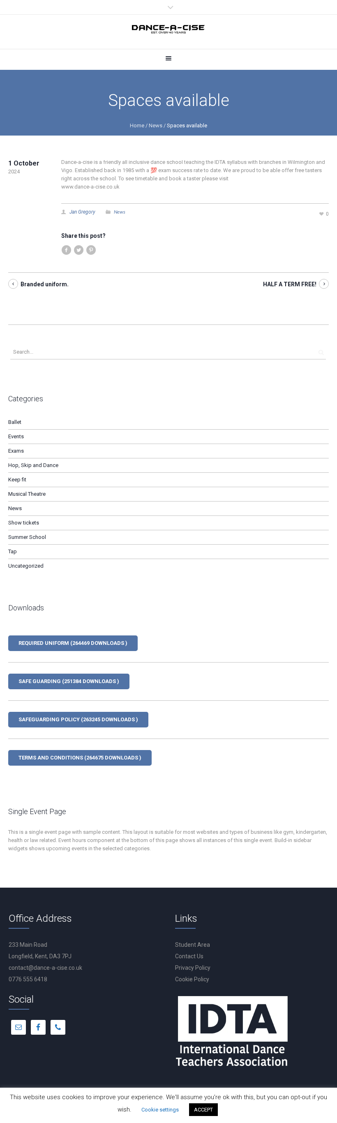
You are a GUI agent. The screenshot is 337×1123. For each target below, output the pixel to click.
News (155, 125)
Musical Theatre (27, 494)
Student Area (192, 944)
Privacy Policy (192, 967)
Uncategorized (26, 566)
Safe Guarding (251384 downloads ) (68, 681)
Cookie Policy (192, 979)
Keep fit (17, 479)
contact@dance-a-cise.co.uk (45, 967)
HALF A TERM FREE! (289, 284)
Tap (12, 551)
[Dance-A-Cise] (168, 30)
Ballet (14, 422)
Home (137, 125)
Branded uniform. (45, 284)
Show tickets (23, 523)
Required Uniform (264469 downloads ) (72, 643)
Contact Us (189, 956)
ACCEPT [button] (203, 1110)
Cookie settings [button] (160, 1110)
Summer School (27, 537)
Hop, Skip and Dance (33, 465)
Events (16, 436)
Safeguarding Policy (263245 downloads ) (78, 719)
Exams (16, 451)
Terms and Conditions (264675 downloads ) (79, 758)
